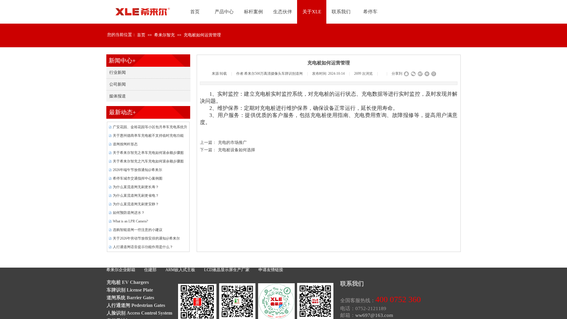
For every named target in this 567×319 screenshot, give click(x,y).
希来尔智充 (164, 35)
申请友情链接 (270, 270)
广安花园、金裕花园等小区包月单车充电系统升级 (150, 128)
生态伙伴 (282, 11)
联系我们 (341, 11)
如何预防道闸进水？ (129, 213)
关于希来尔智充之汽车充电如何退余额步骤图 (148, 161)
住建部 (150, 270)
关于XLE (311, 11)
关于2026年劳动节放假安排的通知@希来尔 (146, 238)
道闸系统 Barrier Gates (130, 297)
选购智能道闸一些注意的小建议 (137, 230)
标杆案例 (253, 11)
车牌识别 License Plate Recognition (130, 290)
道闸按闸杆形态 (125, 144)
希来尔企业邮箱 (120, 270)
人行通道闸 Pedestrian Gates (136, 305)
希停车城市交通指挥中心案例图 (137, 178)
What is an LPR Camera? (130, 221)
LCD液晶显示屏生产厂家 (227, 270)
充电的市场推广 (223, 142)
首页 (141, 35)
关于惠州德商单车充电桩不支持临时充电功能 (148, 136)
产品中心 (224, 11)
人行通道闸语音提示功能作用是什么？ (143, 247)
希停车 (370, 11)
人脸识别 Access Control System (139, 312)
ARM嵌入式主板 (180, 270)
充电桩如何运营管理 (202, 35)
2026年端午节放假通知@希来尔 (137, 170)
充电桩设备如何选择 (227, 150)
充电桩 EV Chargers (128, 282)
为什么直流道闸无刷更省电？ (136, 195)
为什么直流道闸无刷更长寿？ (136, 187)
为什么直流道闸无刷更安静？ (136, 204)
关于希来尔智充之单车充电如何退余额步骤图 (148, 153)
